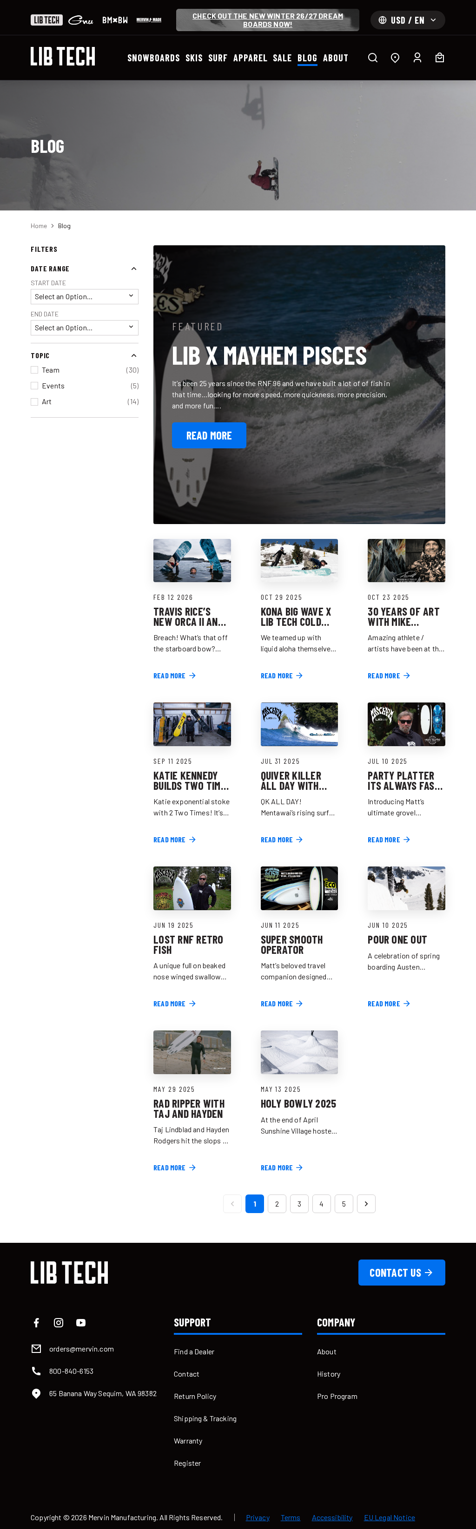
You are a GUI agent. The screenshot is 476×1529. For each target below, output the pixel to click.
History (328, 1373)
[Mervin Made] (149, 20)
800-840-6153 (71, 1370)
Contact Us (395, 1272)
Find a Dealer (194, 1351)
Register (187, 1462)
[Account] (417, 57)
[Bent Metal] (115, 20)
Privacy (258, 1517)
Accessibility (332, 1517)
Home (39, 226)
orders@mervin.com (81, 1348)
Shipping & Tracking (205, 1418)
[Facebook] (36, 1322)
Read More (209, 435)
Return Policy (195, 1395)
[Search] (372, 57)
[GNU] (81, 20)
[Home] (63, 56)
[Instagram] (58, 1322)
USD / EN (408, 20)
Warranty (188, 1440)
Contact (186, 1373)
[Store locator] (395, 57)
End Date (45, 314)
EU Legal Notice (389, 1517)
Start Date (48, 283)
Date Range (50, 268)
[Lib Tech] (47, 20)
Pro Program (337, 1395)
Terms (291, 1517)
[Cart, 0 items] (439, 57)
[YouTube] (80, 1322)
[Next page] (366, 1203)
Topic (40, 355)
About (327, 1351)
